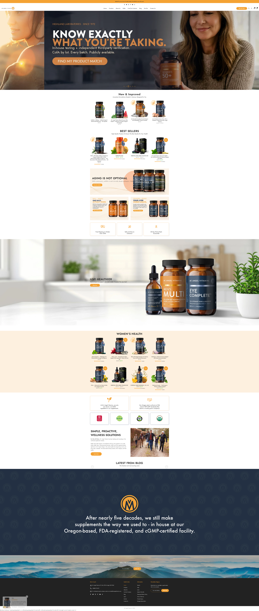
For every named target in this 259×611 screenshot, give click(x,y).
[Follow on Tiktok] (134, 4)
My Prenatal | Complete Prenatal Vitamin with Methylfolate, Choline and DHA (139, 119)
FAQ (138, 587)
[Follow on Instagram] (128, 4)
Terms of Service (140, 596)
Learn (125, 596)
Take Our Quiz (242, 8)
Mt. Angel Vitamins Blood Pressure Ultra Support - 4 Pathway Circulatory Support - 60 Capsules (119, 121)
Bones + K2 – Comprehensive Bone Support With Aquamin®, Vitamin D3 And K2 (119, 358)
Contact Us (152, 8)
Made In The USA (140, 592)
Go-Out (146, 8)
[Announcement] (129, 1)
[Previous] (92, 467)
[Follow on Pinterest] (130, 4)
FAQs (124, 8)
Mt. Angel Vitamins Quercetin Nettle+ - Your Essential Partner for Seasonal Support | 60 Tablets (160, 157)
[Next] (166, 467)
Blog (140, 8)
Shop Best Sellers (97, 185)
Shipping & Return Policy (142, 594)
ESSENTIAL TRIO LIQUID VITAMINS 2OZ (139, 155)
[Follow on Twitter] (126, 4)
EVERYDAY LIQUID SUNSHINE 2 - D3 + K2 (140, 385)
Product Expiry (140, 599)
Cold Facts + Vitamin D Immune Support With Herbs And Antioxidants (159, 357)
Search (138, 585)
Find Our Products (132, 8)
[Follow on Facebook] (124, 4)
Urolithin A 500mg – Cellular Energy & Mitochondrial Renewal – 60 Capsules (99, 120)
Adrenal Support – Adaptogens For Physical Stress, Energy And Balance (99, 357)
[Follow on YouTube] (132, 4)
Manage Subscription (141, 601)
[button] (97, 164)
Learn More (96, 454)
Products (111, 8)
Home (105, 8)
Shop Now (95, 285)
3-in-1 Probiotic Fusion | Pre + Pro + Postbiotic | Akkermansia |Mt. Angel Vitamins (159, 120)
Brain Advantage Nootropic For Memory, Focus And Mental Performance (139, 357)
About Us (118, 8)
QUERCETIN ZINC (119, 155)
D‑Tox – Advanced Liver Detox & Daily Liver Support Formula (99, 386)
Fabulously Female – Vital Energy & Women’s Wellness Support (159, 386)
